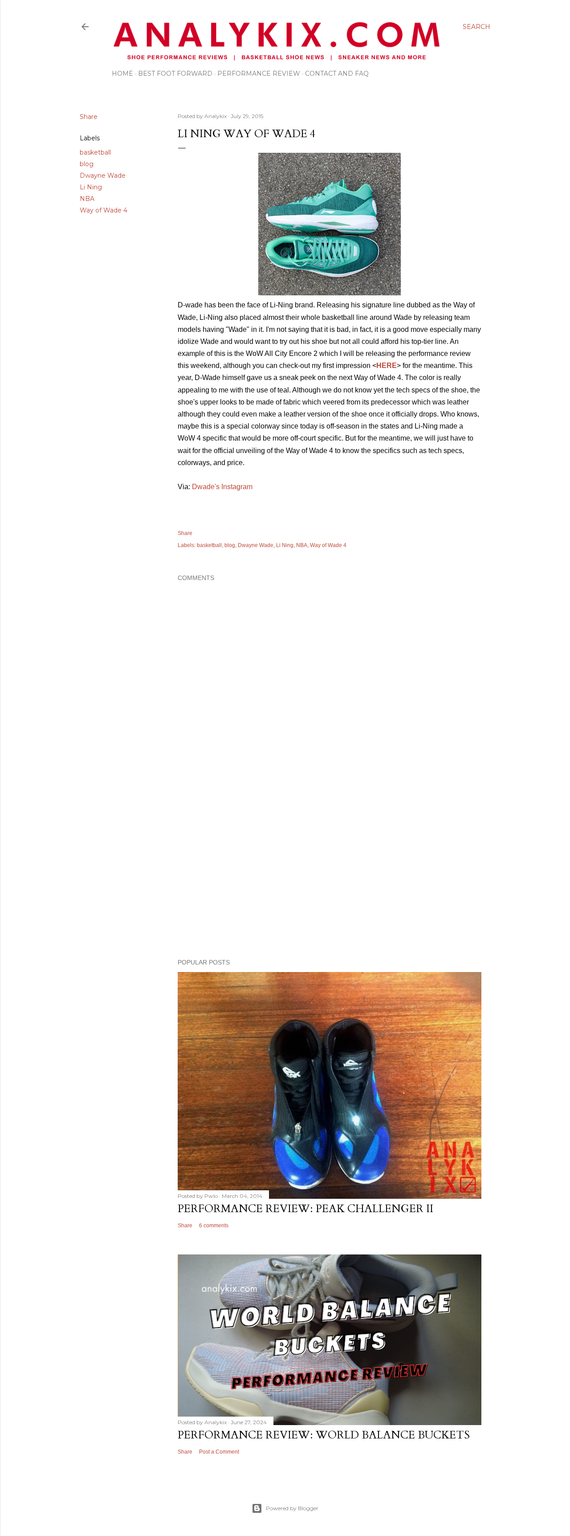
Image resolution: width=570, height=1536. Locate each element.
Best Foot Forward (175, 73)
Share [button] (89, 117)
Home (122, 73)
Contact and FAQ (337, 73)
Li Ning (91, 187)
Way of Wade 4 (103, 210)
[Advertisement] (329, 874)
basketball (95, 152)
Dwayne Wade (103, 176)
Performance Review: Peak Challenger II (305, 1208)
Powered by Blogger (292, 1508)
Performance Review (258, 73)
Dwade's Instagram (222, 486)
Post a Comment (219, 1452)
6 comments (213, 1225)
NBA (87, 199)
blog (87, 164)
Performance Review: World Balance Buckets (324, 1435)
